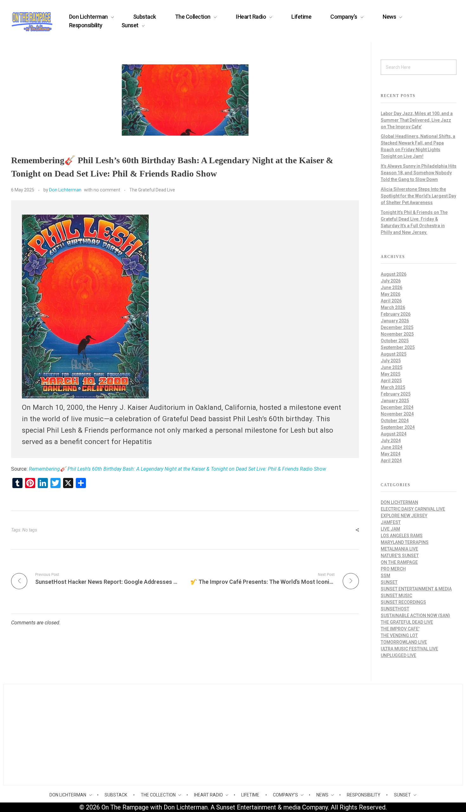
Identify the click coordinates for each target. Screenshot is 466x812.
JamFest (391, 522)
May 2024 (390, 453)
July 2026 (391, 280)
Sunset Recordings (403, 602)
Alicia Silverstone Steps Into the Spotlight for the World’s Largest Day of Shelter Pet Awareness (418, 196)
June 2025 (391, 367)
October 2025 (395, 340)
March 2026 (393, 307)
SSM (385, 575)
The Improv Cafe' (400, 628)
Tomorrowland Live (404, 642)
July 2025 (391, 360)
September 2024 (398, 427)
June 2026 (391, 287)
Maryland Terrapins (405, 542)
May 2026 (390, 294)
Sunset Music (396, 595)
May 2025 (390, 374)
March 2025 (393, 387)
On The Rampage (399, 562)
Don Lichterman (65, 189)
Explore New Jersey (404, 515)
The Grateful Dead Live (152, 189)
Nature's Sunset (400, 555)
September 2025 (398, 347)
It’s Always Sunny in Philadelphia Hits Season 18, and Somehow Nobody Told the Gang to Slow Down (418, 173)
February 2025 (396, 393)
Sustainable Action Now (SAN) (415, 615)
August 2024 (393, 433)
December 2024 (397, 407)
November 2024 (397, 413)
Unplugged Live (398, 655)
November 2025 (397, 334)
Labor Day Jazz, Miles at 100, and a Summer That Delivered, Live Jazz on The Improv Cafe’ (417, 120)
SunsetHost (395, 608)
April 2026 (391, 300)
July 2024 (391, 440)
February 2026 (396, 314)
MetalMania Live (399, 548)
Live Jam (390, 529)
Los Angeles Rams (402, 535)
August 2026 (393, 274)
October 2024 (395, 420)
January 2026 (395, 320)
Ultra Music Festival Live (409, 648)
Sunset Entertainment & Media (416, 588)
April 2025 (391, 380)
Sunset (389, 582)
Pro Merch (393, 568)
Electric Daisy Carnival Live (413, 509)
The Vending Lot (399, 635)
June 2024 (391, 447)
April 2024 (391, 460)
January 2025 (395, 400)
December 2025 (397, 327)
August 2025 (393, 354)
